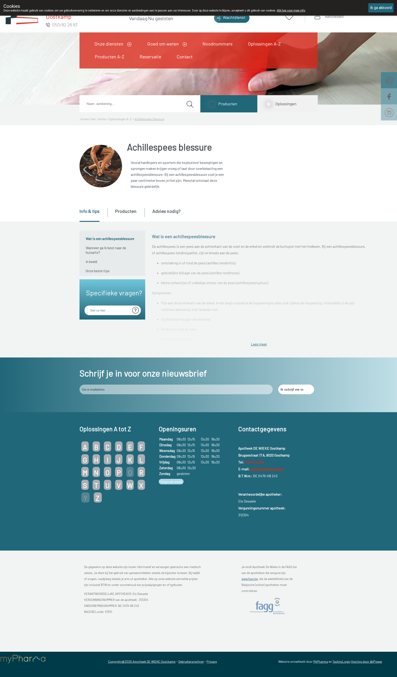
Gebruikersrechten (191, 661)
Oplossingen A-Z (264, 43)
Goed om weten (163, 43)
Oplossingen (285, 103)
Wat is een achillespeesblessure (110, 238)
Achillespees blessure (149, 119)
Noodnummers (218, 43)
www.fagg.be (249, 579)
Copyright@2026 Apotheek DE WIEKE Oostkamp (142, 661)
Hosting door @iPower (366, 661)
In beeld (91, 261)
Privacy (212, 661)
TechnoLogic (341, 661)
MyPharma (320, 661)
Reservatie (150, 56)
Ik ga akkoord (381, 8)
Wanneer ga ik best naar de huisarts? (106, 250)
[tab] (93, 215)
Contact (185, 56)
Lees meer (259, 344)
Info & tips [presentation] (89, 211)
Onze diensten (108, 43)
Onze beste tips (98, 271)
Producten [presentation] (125, 211)
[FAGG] (268, 606)
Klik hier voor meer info (291, 10)
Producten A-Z (109, 56)
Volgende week (171, 482)
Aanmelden (334, 16)
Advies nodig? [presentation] (166, 211)
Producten (227, 103)
